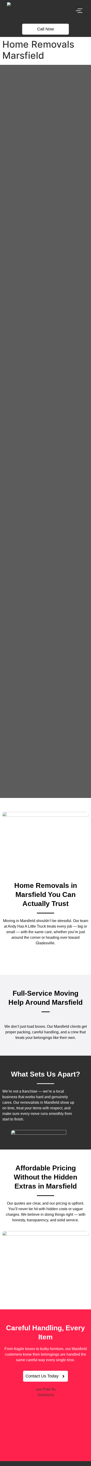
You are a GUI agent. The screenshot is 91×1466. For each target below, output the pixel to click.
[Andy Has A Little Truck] (17, 10)
